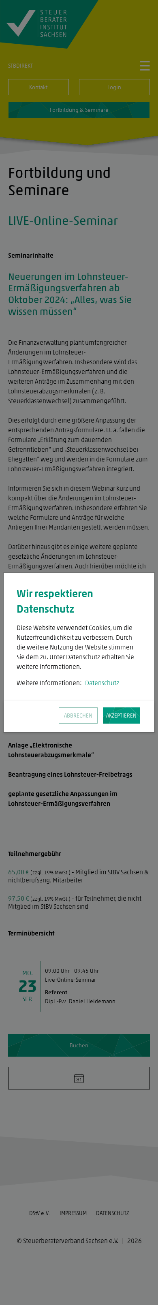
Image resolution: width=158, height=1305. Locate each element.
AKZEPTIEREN (121, 715)
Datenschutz (102, 683)
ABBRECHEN (78, 715)
